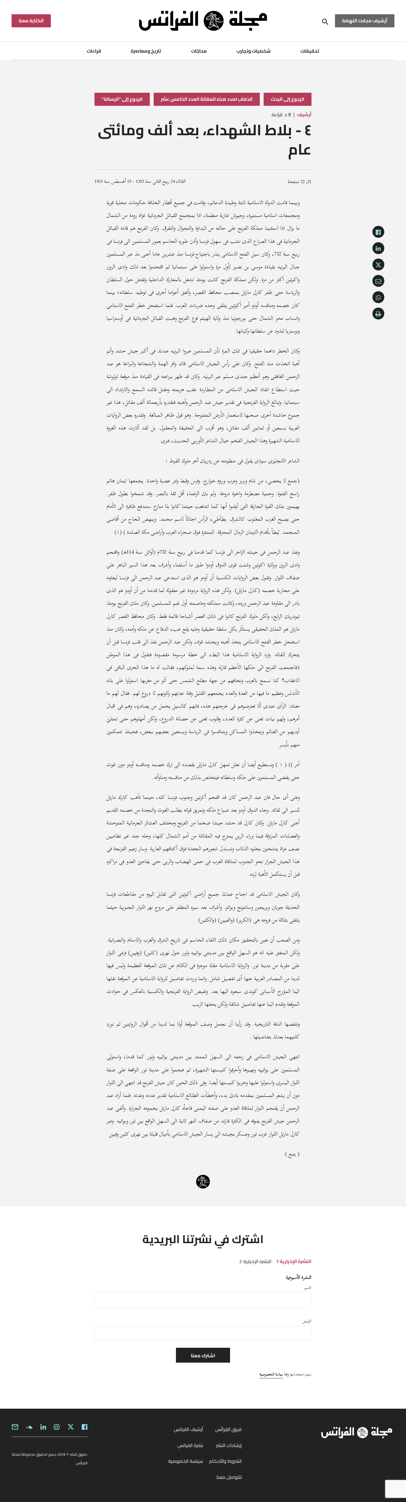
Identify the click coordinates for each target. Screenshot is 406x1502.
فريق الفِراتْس (228, 1429)
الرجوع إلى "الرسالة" (122, 99)
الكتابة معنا (31, 20)
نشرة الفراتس (190, 1445)
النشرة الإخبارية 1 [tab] (293, 1261)
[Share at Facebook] (378, 232)
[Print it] (378, 313)
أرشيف (304, 114)
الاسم (307, 1288)
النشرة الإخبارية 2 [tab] (255, 1261)
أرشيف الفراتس (188, 1429)
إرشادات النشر (229, 1445)
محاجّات (199, 50)
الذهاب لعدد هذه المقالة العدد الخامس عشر (207, 99)
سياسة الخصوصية (271, 1374)
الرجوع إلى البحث (287, 99)
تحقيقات (309, 50)
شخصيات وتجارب (254, 50)
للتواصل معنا (229, 1477)
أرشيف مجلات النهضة (364, 20)
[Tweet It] (378, 264)
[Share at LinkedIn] (378, 248)
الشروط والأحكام (225, 1461)
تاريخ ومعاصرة (146, 50)
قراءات (94, 50)
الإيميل (307, 1321)
